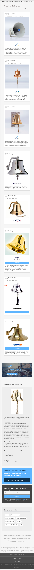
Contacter (17, 262)
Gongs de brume (15, 514)
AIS (21, 524)
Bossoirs (19, 521)
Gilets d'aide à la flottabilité (11, 524)
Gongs (6, 514)
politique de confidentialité (20, 499)
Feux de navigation (9, 518)
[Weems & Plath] (17, 308)
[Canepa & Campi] (17, 258)
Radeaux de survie (9, 521)
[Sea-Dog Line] (17, 344)
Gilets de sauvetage (21, 518)
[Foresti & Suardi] (17, 182)
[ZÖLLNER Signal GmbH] (17, 44)
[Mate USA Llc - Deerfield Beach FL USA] (17, 220)
